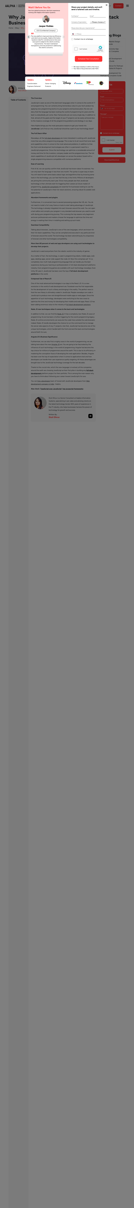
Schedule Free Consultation (88, 59)
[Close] (106, 5)
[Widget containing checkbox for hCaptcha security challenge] (88, 49)
